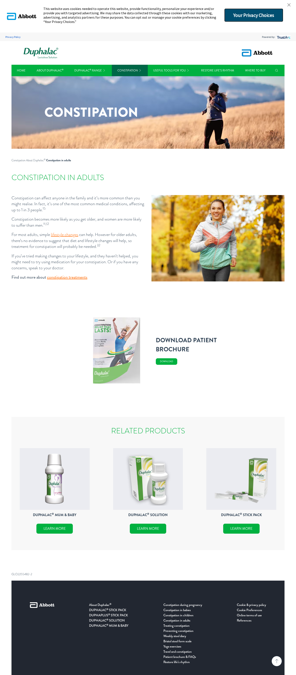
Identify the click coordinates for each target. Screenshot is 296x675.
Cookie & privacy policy (251, 604)
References (244, 620)
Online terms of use (249, 615)
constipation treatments (67, 277)
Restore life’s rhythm (217, 70)
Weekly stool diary (174, 636)
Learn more (55, 528)
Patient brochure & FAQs (179, 656)
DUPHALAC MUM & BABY (108, 625)
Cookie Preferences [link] (249, 610)
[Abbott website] (257, 53)
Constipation (127, 70)
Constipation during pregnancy (182, 604)
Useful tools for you (169, 70)
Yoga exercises (172, 646)
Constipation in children (178, 615)
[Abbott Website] (42, 633)
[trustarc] (283, 36)
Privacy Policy (13, 37)
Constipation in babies (177, 610)
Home (21, 70)
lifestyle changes (64, 234)
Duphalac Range (88, 70)
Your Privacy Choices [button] (253, 15)
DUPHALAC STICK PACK (107, 610)
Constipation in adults (176, 620)
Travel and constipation (177, 651)
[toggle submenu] (104, 70)
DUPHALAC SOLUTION (107, 620)
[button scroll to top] (277, 661)
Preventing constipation (178, 630)
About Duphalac (50, 70)
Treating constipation (176, 625)
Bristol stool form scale (177, 641)
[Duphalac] (41, 53)
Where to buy (255, 70)
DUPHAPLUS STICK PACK (108, 615)
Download (166, 361)
